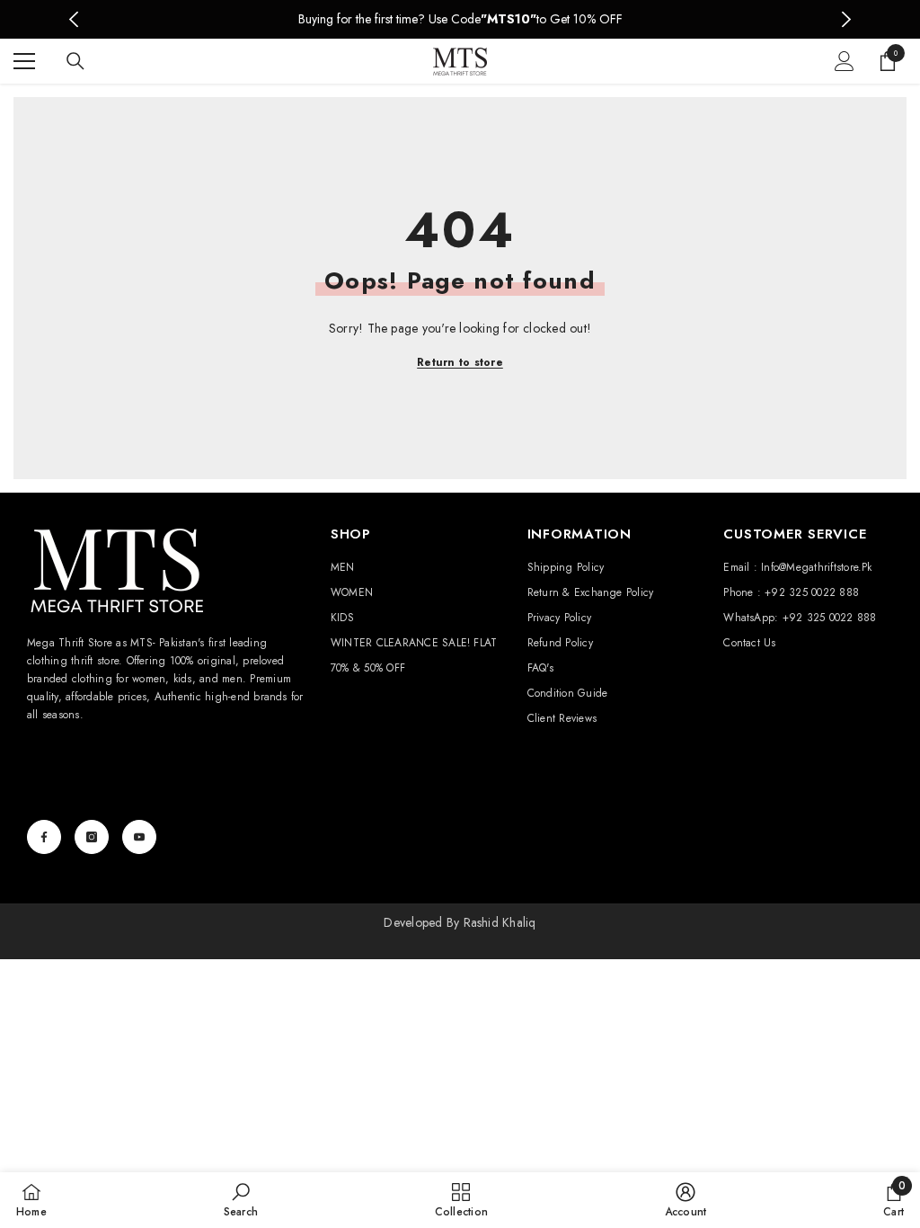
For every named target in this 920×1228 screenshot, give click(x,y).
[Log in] (844, 61)
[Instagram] (92, 837)
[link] (241, 1200)
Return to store (460, 362)
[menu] (24, 61)
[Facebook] (44, 837)
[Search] (75, 61)
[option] (460, 19)
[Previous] (74, 19)
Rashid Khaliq (500, 922)
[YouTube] (139, 837)
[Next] (846, 19)
